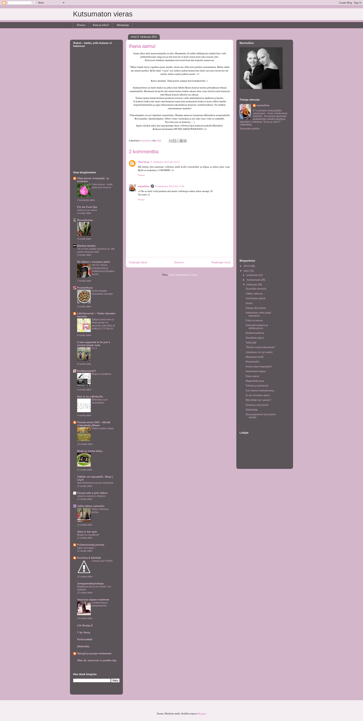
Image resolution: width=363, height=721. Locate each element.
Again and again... (86, 548)
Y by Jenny (83, 632)
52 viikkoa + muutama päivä (93, 261)
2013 (247, 266)
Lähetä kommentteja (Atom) (183, 274)
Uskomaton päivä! (255, 298)
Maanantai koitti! (255, 356)
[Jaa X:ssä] (178, 141)
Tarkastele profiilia (249, 128)
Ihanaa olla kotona (256, 308)
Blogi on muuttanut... (102, 374)
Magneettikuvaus (255, 380)
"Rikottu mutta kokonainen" (260, 347)
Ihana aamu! (252, 376)
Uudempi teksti (138, 262)
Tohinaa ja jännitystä (257, 385)
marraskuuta (254, 279)
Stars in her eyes (87, 531)
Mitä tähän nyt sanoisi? (258, 400)
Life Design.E (85, 625)
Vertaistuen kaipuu (256, 371)
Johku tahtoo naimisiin (90, 506)
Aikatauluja (123, 25)
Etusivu (81, 25)
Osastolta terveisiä (256, 288)
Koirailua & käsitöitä (89, 557)
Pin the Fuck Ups (87, 207)
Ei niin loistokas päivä (258, 395)
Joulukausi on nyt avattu (259, 352)
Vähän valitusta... (255, 293)
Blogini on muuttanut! (88, 535)
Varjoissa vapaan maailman (93, 599)
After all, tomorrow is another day (96, 660)
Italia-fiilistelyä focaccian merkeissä (95, 483)
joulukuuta (252, 275)
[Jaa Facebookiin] (181, 141)
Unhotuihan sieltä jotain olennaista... (258, 314)
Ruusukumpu (85, 220)
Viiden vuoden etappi (103, 428)
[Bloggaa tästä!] (174, 141)
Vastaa (141, 175)
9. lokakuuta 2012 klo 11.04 (169, 186)
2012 (247, 271)
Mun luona (144, 161)
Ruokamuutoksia (255, 332)
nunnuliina (144, 186)
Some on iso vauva (87, 210)
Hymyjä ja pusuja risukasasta (94, 653)
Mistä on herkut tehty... (90, 451)
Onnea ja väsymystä (257, 404)
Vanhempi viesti (220, 262)
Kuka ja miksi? (101, 25)
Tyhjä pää (251, 342)
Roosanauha (252, 361)
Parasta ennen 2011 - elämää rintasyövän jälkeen (93, 424)
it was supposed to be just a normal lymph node (93, 344)
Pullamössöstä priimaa (90, 544)
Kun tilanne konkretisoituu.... (261, 390)
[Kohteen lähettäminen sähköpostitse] (171, 141)
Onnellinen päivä (255, 337)
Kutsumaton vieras (103, 14)
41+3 (94, 348)
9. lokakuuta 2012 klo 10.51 (165, 161)
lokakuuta (252, 284)
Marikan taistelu (86, 245)
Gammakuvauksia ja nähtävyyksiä (257, 327)
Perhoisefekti (84, 639)
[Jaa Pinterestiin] (185, 141)
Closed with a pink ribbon (92, 493)
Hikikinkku (83, 646)
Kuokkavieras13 (86, 370)
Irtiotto (249, 303)
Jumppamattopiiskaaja (90, 583)
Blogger (202, 713)
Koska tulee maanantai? (259, 366)
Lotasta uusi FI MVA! (102, 561)
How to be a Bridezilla (90, 396)
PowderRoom (85, 287)
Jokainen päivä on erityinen (91, 496)
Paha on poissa (254, 320)
